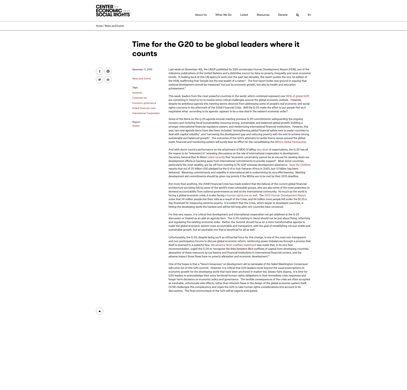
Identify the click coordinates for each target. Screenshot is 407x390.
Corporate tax (139, 97)
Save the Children (300, 164)
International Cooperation (146, 113)
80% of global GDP (297, 96)
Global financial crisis (144, 108)
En (309, 14)
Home (99, 25)
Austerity (137, 92)
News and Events (114, 25)
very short (262, 149)
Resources (263, 14)
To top (99, 311)
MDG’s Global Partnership (290, 141)
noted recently (216, 157)
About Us (201, 14)
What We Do (223, 14)
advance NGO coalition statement (235, 244)
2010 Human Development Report (285, 195)
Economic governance (144, 102)
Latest (244, 14)
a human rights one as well (240, 195)
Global (135, 125)
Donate (282, 14)
